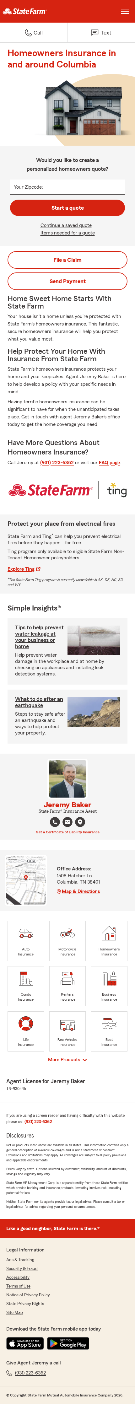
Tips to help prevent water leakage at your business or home (39, 637)
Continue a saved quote (66, 225)
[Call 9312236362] (55, 822)
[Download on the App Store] (25, 1343)
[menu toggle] (124, 11)
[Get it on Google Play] (68, 1343)
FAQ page (109, 462)
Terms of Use (18, 1286)
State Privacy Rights (25, 1304)
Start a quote (67, 208)
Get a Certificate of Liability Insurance (68, 832)
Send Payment (68, 281)
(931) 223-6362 (57, 462)
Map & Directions (81, 891)
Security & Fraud (22, 1269)
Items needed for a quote (67, 232)
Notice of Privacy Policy (28, 1295)
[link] (34, 11)
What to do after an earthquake (39, 702)
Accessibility (18, 1277)
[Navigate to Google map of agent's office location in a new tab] (80, 822)
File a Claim (67, 260)
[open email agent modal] (67, 823)
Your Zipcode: (28, 187)
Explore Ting (21, 569)
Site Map (14, 1312)
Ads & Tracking (20, 1260)
